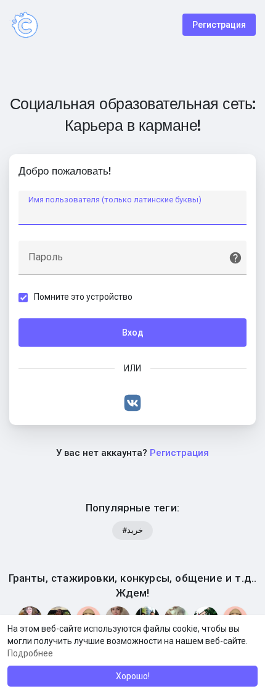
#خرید (132, 530)
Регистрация (219, 25)
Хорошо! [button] (133, 676)
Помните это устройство (83, 297)
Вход (133, 332)
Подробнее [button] (30, 653)
